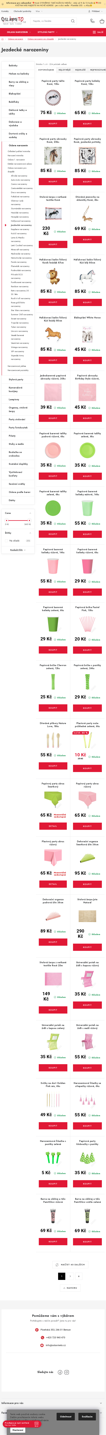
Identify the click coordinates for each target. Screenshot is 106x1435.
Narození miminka (15, 155)
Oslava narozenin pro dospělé (17, 170)
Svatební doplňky (18, 464)
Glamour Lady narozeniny (17, 202)
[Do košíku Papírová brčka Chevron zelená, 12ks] (53, 708)
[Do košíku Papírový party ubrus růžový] (87, 826)
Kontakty (5, 11)
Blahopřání (15, 93)
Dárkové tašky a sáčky (18, 111)
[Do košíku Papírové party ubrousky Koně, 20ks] (53, 181)
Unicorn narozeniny (19, 331)
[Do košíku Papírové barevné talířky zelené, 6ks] (87, 476)
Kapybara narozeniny (20, 229)
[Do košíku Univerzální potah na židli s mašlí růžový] (87, 1068)
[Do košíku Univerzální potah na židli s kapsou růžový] (87, 1005)
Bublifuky (14, 101)
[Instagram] (66, 1372)
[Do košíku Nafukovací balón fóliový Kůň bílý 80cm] (87, 302)
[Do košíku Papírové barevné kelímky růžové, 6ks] (87, 592)
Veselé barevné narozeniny (17, 337)
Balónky (13, 65)
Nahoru (72, 1288)
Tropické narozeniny (20, 322)
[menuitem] (17, 32)
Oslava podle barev (20, 492)
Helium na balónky (19, 73)
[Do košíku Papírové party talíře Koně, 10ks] (53, 123)
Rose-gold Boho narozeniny (18, 304)
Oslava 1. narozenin (16, 159)
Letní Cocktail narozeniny (22, 245)
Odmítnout (65, 1416)
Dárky (12, 500)
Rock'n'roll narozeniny (20, 298)
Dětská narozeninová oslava (20, 163)
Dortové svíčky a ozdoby (18, 135)
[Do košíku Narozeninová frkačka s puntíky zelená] (53, 1183)
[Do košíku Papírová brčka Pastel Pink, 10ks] (87, 650)
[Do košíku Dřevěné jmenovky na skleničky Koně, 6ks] (87, 239)
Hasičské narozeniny (20, 212)
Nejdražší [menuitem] (80, 70)
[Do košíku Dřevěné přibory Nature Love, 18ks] (53, 766)
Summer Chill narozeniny (22, 314)
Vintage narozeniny (19, 347)
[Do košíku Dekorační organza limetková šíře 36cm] (87, 884)
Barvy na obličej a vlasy (18, 83)
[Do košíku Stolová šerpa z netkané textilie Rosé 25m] (53, 1010)
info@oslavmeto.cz (56, 1345)
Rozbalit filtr (16, 550)
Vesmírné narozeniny (20, 343)
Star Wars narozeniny (20, 310)
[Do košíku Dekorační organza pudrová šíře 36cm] (53, 942)
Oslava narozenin (18, 145)
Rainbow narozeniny (20, 286)
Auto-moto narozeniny (20, 180)
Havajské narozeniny (20, 216)
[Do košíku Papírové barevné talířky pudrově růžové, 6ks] (53, 476)
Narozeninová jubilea (17, 366)
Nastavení (18, 1430)
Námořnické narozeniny (21, 258)
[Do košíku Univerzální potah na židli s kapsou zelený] (53, 1067)
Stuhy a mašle (16, 444)
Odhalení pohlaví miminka (19, 151)
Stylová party (16, 379)
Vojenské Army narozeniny (17, 357)
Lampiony (14, 399)
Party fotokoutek (18, 427)
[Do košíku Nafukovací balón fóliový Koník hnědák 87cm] (53, 302)
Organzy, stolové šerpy (18, 409)
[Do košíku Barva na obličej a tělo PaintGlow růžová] (53, 1241)
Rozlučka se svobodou (15, 454)
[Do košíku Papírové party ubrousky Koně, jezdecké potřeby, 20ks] (87, 181)
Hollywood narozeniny (21, 221)
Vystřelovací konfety (15, 474)
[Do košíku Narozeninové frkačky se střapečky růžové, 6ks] (87, 1126)
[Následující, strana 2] (70, 1276)
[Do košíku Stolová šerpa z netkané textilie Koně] (53, 244)
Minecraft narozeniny (20, 249)
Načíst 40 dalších (72, 1264)
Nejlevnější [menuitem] (65, 70)
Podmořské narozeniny (21, 270)
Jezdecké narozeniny (21, 225)
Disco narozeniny (18, 192)
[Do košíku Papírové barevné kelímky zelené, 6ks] (53, 650)
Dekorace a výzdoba (15, 123)
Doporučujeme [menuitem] (46, 70)
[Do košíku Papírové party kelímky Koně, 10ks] (87, 123)
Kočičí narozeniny (19, 233)
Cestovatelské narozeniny (22, 188)
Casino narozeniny (19, 184)
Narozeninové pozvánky (18, 370)
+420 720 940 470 (93, 21)
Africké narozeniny (19, 175)
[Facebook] (60, 1372)
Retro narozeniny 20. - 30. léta (21, 292)
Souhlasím (87, 1416)
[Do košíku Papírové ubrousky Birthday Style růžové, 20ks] (87, 418)
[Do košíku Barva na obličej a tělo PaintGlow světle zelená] (87, 1241)
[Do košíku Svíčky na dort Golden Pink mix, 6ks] (53, 1125)
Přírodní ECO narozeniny (17, 276)
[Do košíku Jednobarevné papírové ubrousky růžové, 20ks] (53, 418)
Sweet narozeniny (18, 318)
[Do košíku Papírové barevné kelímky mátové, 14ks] (87, 534)
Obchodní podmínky (22, 11)
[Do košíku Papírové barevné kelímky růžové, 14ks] (53, 592)
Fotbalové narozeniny (20, 196)
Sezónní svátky (17, 484)
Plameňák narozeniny (20, 266)
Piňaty (12, 435)
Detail (53, 826)
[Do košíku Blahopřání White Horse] (87, 360)
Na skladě (19, 540)
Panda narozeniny (19, 262)
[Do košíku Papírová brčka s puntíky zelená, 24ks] (87, 708)
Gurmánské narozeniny (21, 208)
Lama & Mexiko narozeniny (17, 239)
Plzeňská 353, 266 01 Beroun (56, 1329)
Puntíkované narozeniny (21, 282)
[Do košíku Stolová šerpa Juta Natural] (87, 947)
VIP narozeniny (17, 351)
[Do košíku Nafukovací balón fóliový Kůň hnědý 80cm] (53, 360)
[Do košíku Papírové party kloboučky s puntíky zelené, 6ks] (87, 1183)
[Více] (98, 32)
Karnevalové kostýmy (15, 389)
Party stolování (17, 419)
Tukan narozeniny (18, 327)
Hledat (73, 21)
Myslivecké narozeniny (20, 253)
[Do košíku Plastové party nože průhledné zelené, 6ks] (87, 768)
